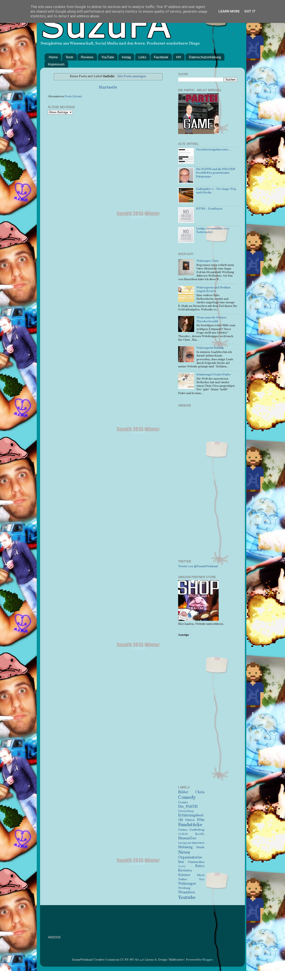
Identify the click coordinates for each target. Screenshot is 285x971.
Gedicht (183, 834)
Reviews (87, 57)
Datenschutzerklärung (205, 57)
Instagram (184, 843)
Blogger (207, 960)
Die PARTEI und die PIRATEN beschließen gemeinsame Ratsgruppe (215, 172)
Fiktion (190, 820)
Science (184, 875)
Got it (250, 11)
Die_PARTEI (188, 806)
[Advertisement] (207, 486)
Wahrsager (187, 883)
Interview (198, 843)
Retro (199, 866)
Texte (69, 57)
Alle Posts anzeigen (131, 76)
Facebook (161, 57)
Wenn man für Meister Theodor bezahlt (211, 319)
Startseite (108, 87)
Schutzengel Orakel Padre (213, 374)
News (184, 852)
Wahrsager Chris (207, 261)
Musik (200, 847)
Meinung (185, 847)
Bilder (183, 792)
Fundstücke (190, 824)
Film (200, 819)
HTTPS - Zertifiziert (209, 209)
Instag (126, 57)
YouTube (107, 57)
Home (53, 57)
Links (142, 57)
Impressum (56, 64)
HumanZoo (187, 838)
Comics (183, 802)
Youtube (186, 897)
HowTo (199, 834)
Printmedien (196, 862)
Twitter (182, 879)
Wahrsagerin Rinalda (210, 348)
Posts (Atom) (73, 96)
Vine (201, 879)
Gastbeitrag (196, 830)
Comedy (187, 797)
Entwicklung (186, 811)
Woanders (186, 892)
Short (200, 875)
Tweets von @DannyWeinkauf (198, 566)
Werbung (184, 888)
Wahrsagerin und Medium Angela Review (213, 289)
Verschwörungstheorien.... (213, 150)
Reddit (182, 866)
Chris (199, 792)
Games (182, 830)
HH (178, 57)
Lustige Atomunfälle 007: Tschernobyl (213, 230)
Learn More (229, 11)
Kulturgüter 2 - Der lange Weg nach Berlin (216, 191)
